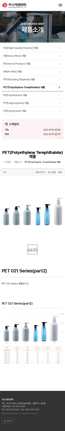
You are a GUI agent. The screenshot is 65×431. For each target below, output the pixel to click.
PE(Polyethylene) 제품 (15, 95)
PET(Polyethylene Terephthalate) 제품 (24, 87)
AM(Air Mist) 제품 (12, 71)
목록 (5, 172)
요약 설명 (52, 172)
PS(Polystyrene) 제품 (14, 110)
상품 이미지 (40, 172)
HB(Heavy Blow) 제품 (14, 55)
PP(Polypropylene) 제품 (16, 103)
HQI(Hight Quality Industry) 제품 (20, 47)
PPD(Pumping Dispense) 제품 (19, 79)
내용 (60, 172)
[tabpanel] (32, 211)
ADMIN (8, 421)
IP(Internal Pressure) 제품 (16, 63)
